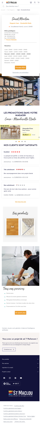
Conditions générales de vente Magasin (12, 408)
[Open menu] (2, 2)
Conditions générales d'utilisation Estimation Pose (14, 416)
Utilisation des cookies (20, 421)
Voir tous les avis (20, 202)
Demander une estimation (20, 72)
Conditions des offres (19, 405)
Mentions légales (31, 416)
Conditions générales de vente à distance (12, 411)
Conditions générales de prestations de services (14, 413)
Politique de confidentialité (25, 419)
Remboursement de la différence (10, 419)
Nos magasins (11, 10)
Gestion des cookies (7, 421)
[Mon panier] (38, 2)
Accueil (3, 10)
